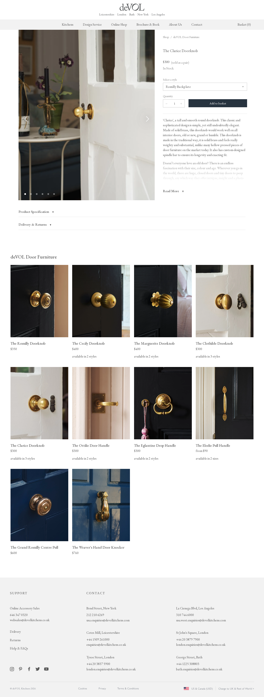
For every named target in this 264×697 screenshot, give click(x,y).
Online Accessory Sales (25, 608)
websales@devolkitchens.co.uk (30, 620)
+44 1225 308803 (187, 664)
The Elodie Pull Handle (213, 445)
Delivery (15, 631)
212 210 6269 (95, 615)
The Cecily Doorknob (88, 343)
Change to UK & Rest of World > (236, 688)
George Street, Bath (189, 657)
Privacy (102, 688)
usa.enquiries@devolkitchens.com (108, 620)
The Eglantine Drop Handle (155, 445)
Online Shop (119, 24)
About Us (175, 24)
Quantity (168, 96)
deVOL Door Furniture (186, 37)
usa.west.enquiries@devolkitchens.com (201, 620)
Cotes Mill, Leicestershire (103, 632)
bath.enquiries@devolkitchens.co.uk (199, 669)
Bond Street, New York (101, 608)
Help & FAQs (19, 648)
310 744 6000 (185, 615)
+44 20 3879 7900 (188, 639)
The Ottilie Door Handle (91, 445)
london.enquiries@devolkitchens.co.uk (111, 669)
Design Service (92, 24)
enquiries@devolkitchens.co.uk (106, 644)
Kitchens (67, 24)
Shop (166, 37)
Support (18, 593)
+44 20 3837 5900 (98, 664)
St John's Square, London (192, 632)
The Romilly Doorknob (28, 343)
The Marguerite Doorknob (154, 343)
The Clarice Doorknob (27, 445)
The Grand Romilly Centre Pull (34, 547)
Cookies (82, 688)
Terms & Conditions (128, 688)
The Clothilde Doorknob (214, 343)
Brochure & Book (148, 24)
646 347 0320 (19, 615)
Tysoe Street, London (100, 657)
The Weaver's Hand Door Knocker (98, 547)
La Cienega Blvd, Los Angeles (195, 608)
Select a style (170, 79)
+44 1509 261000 (98, 639)
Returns (15, 640)
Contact (196, 24)
